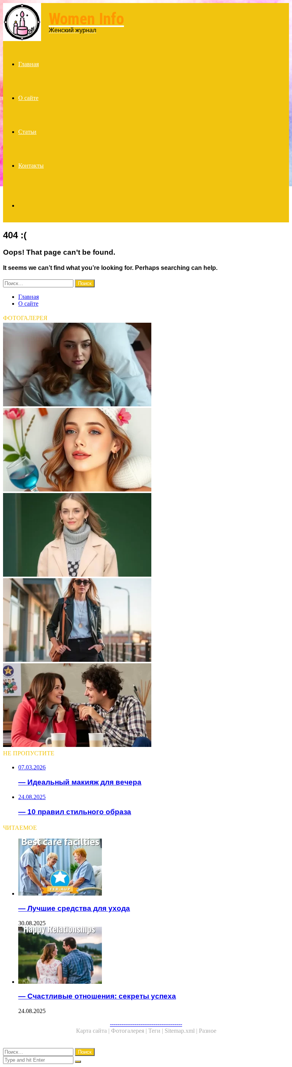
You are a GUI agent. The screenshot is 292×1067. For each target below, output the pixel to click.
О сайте (28, 98)
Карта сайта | (93, 1030)
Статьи (27, 131)
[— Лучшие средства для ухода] (153, 868)
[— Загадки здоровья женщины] (146, 365)
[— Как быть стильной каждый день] (146, 620)
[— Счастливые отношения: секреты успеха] (153, 956)
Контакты (31, 165)
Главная (28, 64)
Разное (207, 1030)
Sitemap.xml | (182, 1030)
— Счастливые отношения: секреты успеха (97, 996)
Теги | (156, 1030)
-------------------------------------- (146, 1024)
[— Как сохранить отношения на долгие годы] (146, 705)
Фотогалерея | (129, 1030)
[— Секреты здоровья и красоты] (146, 450)
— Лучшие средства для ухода (74, 908)
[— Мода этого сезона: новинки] (146, 535)
